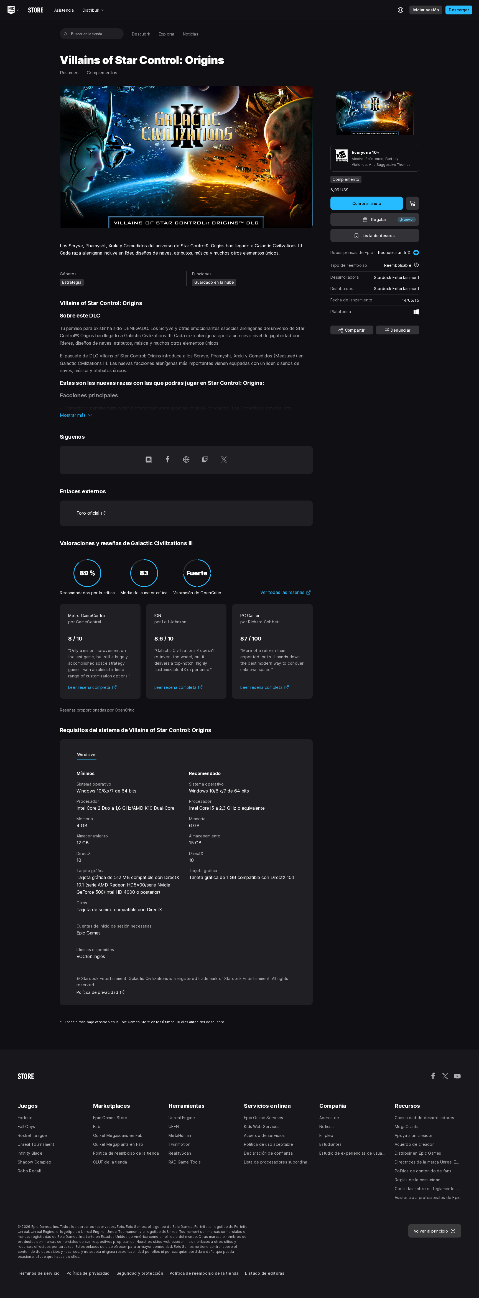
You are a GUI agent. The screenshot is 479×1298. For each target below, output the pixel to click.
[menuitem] (141, 34)
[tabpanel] (186, 836)
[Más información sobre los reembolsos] (416, 265)
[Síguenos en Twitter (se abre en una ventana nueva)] (224, 460)
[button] (186, 415)
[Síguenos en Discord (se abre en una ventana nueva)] (148, 460)
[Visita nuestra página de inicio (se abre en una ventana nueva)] (186, 460)
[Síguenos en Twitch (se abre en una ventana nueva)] (205, 460)
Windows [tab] (86, 754)
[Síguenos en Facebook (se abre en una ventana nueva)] (167, 460)
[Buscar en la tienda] (65, 33)
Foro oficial (91, 513)
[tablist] (186, 754)
